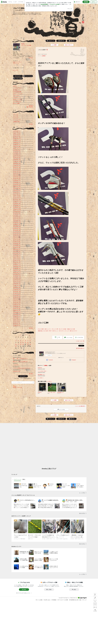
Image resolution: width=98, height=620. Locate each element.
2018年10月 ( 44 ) (17, 310)
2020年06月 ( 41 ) (17, 272)
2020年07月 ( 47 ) (17, 270)
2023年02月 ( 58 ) (17, 211)
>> (25, 335)
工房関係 (43, 55)
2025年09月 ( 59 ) (17, 152)
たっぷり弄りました (17, 101)
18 (20, 344)
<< (20, 335)
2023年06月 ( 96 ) (17, 203)
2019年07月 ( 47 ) (17, 293)
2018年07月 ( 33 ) (17, 316)
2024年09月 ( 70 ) (17, 175)
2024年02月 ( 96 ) (17, 188)
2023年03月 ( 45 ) (17, 209)
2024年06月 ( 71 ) (17, 180)
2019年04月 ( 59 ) (17, 299)
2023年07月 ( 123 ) (17, 201)
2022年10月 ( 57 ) (17, 218)
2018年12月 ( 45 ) (16, 306)
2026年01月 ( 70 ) (17, 144)
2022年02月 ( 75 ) (17, 234)
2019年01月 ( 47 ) (17, 304)
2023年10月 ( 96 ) (17, 196)
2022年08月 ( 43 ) (17, 222)
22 (30, 344)
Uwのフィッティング (17, 93)
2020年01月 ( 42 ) (17, 281)
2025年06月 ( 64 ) (17, 157)
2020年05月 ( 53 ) (17, 274)
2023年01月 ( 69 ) (17, 213)
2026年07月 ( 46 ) (17, 133)
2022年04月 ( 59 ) (17, 230)
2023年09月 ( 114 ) (17, 197)
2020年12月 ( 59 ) (17, 260)
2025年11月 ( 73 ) (16, 148)
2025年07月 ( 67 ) (17, 156)
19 (23, 344)
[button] (95, 610)
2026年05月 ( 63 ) (17, 136)
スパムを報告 (39, 599)
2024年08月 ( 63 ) (17, 176)
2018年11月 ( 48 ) (16, 308)
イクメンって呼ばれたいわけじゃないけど (21, 368)
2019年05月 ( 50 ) (17, 297)
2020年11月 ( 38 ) (17, 262)
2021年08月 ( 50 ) (17, 245)
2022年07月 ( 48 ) (17, 224)
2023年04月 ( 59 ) (17, 207)
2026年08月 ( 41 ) (17, 131)
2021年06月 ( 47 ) (17, 249)
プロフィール (23, 45)
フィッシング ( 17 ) (17, 119)
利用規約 (54, 599)
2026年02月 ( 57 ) (17, 142)
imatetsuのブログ (16, 371)
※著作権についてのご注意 (17, 387)
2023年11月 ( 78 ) (16, 194)
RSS (15, 386)
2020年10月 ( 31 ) (17, 264)
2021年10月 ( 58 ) (16, 241)
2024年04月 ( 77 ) (17, 184)
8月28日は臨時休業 (17, 91)
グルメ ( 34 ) (15, 117)
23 (16, 346)
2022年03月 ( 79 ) (17, 232)
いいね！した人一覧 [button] (80, 341)
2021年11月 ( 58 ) (16, 239)
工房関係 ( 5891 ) (16, 121)
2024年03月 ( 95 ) (17, 186)
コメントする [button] (69, 337)
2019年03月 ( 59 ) (17, 300)
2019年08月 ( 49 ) (17, 291)
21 (27, 344)
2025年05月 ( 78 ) (17, 159)
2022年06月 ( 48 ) (17, 226)
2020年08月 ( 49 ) (17, 268)
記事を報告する (81, 348)
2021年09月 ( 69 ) (17, 243)
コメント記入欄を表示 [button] (80, 406)
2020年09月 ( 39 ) (17, 266)
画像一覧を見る (29, 107)
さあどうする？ (16, 95)
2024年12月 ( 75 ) (17, 169)
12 (23, 342)
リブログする (80, 337)
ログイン (94, 1)
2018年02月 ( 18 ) (16, 325)
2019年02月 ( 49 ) (17, 302)
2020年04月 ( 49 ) (17, 276)
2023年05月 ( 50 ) (17, 205)
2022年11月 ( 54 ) (16, 217)
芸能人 (23, 479)
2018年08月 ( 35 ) (17, 314)
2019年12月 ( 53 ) (16, 283)
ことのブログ (16, 364)
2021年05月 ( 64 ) (17, 251)
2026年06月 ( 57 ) (17, 135)
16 (15, 344)
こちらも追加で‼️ (43, 49)
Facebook (51, 359)
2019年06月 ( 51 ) (16, 295)
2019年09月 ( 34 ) (17, 289)
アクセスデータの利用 (63, 599)
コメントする (62, 409)
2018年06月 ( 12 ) (16, 318)
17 (18, 344)
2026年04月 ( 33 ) (17, 138)
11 (20, 342)
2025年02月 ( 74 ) (17, 165)
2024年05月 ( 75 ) (17, 182)
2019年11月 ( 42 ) (16, 285)
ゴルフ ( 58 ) (15, 116)
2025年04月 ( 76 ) (17, 161)
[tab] (17, 479)
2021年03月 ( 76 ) (17, 255)
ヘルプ (85, 599)
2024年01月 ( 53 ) (17, 190)
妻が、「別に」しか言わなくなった (20, 358)
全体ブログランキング (17, 62)
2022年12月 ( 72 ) (16, 215)
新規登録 (86, 1)
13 (25, 342)
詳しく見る (48, 589)
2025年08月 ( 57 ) (17, 154)
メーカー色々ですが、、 (43, 371)
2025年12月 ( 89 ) (16, 146)
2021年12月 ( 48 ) (16, 238)
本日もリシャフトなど (17, 99)
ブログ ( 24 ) (15, 114)
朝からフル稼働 (16, 103)
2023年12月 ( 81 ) (16, 192)
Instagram (74, 359)
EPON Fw (40, 367)
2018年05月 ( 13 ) (17, 320)
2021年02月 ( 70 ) (17, 257)
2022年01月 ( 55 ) (17, 236)
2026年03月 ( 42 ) (17, 140)
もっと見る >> (40, 377)
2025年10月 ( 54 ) (17, 150)
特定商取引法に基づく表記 (75, 599)
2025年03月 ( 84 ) (17, 163)
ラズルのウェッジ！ (17, 97)
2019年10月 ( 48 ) (17, 287)
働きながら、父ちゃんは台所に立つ (20, 361)
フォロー (49, 355)
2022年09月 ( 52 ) (17, 220)
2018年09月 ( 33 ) (17, 312)
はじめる (24, 589)
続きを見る (31, 57)
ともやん (23, 43)
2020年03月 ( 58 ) (17, 278)
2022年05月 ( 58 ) (17, 228)
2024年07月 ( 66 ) (17, 178)
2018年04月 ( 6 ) (16, 322)
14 (27, 342)
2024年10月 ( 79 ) (17, 173)
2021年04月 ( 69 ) (17, 253)
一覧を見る (30, 105)
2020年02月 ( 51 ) (17, 279)
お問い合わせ (47, 599)
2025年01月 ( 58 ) (17, 167)
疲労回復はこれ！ (41, 374)
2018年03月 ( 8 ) (16, 323)
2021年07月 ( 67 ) (17, 247)
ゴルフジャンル (16, 63)
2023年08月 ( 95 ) (17, 199)
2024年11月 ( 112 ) (17, 171)
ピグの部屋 (29, 45)
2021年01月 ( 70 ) (17, 259)
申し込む (74, 589)
